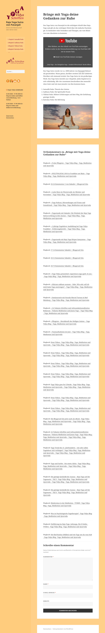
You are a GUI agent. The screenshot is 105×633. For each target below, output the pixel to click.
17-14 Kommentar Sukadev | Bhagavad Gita (67, 250)
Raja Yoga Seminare (15, 90)
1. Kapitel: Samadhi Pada (15, 39)
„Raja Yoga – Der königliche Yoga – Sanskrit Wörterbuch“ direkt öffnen (69, 64)
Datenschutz (10, 118)
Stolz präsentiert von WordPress (63, 629)
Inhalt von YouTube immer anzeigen (68, 57)
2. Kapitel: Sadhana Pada (15, 43)
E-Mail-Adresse (49, 592)
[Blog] (18, 81)
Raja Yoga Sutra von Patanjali (14, 23)
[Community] (11, 81)
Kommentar (48, 557)
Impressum (9, 116)
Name (46, 584)
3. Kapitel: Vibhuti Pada (15, 46)
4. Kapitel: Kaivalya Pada (15, 49)
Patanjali (81, 71)
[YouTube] (15, 81)
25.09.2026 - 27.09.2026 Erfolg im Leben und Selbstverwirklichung (14, 105)
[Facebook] (7, 81)
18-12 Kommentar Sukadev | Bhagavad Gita (67, 258)
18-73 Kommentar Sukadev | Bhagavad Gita (67, 266)
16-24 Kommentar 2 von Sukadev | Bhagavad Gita (69, 184)
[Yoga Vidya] (15, 61)
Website (46, 601)
